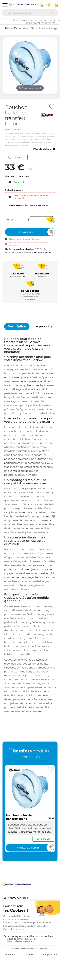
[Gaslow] (48, 114)
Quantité (10, 219)
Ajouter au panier (28, 232)
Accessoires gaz (48, 28)
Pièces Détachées (16, 28)
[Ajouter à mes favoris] (52, 107)
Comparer (17, 157)
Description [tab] (17, 326)
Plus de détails (42, 149)
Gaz (33, 28)
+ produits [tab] (44, 326)
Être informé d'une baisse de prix (30, 205)
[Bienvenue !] (22, 5)
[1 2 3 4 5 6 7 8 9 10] (41, 219)
